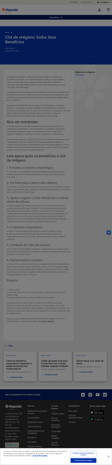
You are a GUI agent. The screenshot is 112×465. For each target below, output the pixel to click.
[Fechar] (108, 456)
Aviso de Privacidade (39, 455)
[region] (56, 456)
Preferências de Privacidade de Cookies (83, 454)
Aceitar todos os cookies (83, 460)
